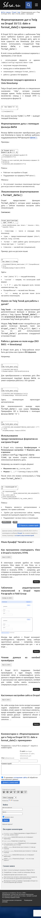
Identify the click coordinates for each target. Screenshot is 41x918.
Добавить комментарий (10, 782)
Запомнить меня (8, 817)
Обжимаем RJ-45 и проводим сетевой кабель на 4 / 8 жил (20, 844)
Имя (7, 758)
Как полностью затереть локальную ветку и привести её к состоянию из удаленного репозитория (20, 877)
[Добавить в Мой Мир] (18, 792)
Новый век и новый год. (18, 841)
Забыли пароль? (7, 824)
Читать (36, 582)
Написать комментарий (29, 525)
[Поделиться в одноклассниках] (14, 792)
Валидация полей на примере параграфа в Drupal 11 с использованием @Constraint (21, 881)
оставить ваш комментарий (24, 535)
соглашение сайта (20, 777)
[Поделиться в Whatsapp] (25, 792)
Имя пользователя (7, 807)
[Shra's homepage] (12, 5)
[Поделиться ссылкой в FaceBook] (7, 792)
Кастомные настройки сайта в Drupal (20, 695)
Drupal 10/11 (6, 522)
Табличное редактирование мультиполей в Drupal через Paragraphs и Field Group (20, 591)
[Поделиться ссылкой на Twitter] (11, 792)
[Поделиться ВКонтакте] (3, 792)
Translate (16, 800)
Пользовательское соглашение (12, 900)
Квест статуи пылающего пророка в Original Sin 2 (19, 870)
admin (6, 847)
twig (18, 12)
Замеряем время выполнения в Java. (15, 874)
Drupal (14, 12)
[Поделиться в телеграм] (21, 792)
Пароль (4, 812)
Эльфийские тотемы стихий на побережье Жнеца (19, 872)
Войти (6, 820)
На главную (7, 12)
